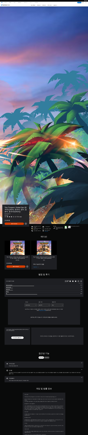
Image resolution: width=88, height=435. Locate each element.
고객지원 (36, 2)
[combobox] (31, 305)
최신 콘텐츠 (33, 5)
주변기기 (25, 2)
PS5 (10, 2)
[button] (46, 231)
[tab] (41, 357)
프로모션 (44, 5)
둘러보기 (55, 5)
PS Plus (19, 2)
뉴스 (31, 2)
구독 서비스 (49, 5)
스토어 (5, 2)
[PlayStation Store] (6, 5)
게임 (14, 2)
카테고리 (38, 5)
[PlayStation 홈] (2, 2)
